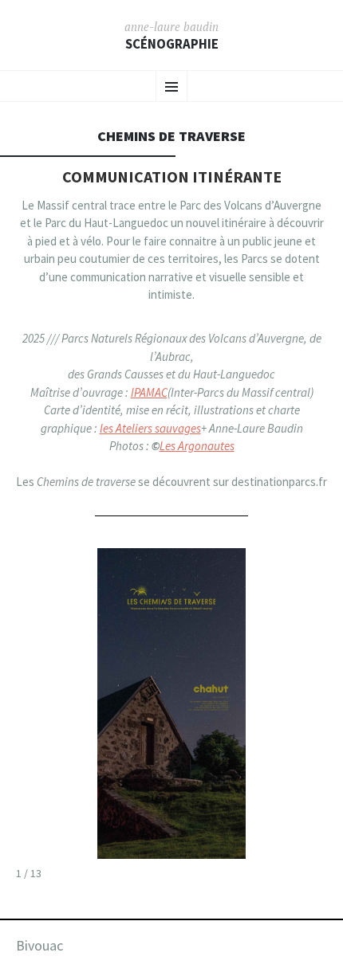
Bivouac (39, 945)
